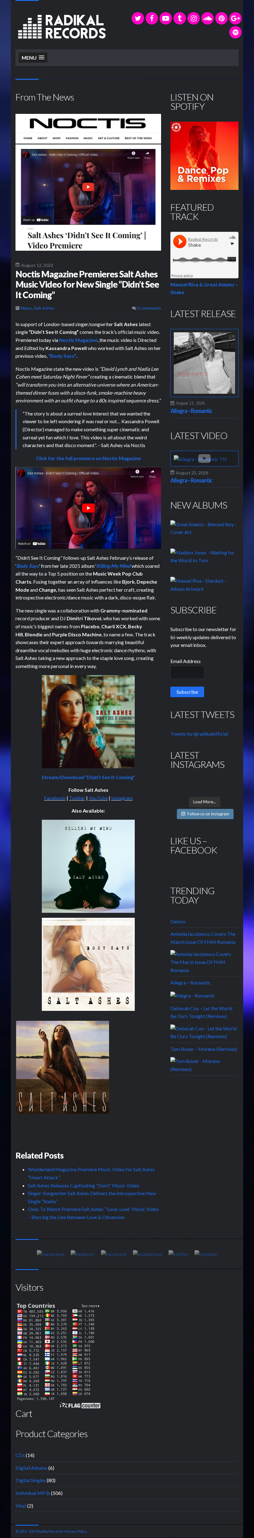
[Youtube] (206, 1253)
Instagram (122, 798)
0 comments (148, 308)
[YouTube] (166, 18)
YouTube (98, 798)
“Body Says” (62, 356)
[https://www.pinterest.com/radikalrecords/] (221, 18)
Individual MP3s (32, 1493)
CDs (20, 1455)
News (26, 308)
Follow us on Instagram (208, 813)
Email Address (185, 661)
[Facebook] (152, 18)
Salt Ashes (44, 308)
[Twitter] (138, 18)
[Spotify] (235, 32)
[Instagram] (193, 18)
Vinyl (20, 1506)
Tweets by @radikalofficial (199, 734)
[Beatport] (83, 1253)
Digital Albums (31, 1468)
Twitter (77, 798)
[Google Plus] (235, 18)
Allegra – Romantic (191, 410)
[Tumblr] (179, 18)
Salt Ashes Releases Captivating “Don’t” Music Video (83, 1185)
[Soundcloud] (207, 18)
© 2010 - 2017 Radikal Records (39, 1531)
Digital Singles (30, 1480)
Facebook (55, 798)
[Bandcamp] (50, 1253)
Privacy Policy (76, 1531)
